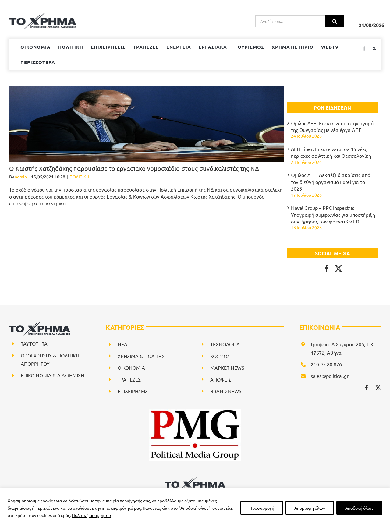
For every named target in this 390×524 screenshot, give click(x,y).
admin (21, 176)
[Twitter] (338, 268)
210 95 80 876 (326, 364)
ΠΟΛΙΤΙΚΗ (79, 176)
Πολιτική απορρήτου (91, 515)
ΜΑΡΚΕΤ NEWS (227, 367)
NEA (122, 344)
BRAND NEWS (226, 391)
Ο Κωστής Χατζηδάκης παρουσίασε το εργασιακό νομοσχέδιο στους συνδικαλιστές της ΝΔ (134, 168)
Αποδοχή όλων (359, 508)
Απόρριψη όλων (309, 508)
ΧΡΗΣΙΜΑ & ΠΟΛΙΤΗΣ (141, 356)
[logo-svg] (195, 479)
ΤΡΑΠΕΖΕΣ (129, 379)
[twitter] (378, 387)
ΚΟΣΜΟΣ (220, 356)
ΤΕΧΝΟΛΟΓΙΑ (225, 344)
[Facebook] (326, 268)
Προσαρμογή (261, 508)
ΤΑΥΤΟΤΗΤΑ (34, 343)
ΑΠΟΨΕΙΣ (220, 379)
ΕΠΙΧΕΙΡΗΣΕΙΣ (133, 391)
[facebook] (366, 387)
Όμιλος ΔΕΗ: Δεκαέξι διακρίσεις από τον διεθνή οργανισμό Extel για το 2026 (330, 182)
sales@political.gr (330, 376)
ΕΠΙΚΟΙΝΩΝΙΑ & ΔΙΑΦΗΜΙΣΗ (52, 375)
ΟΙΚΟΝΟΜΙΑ (131, 367)
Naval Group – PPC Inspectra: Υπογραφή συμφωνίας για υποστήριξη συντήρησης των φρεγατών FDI (333, 214)
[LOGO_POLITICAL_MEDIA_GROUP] (195, 412)
